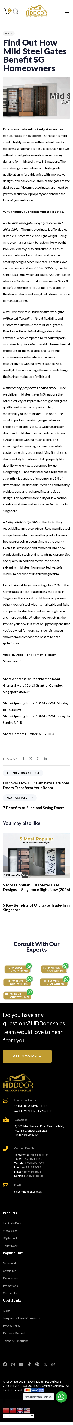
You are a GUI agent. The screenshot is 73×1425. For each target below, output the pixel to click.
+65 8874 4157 (32, 1158)
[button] (15, 11)
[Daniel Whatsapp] (18, 994)
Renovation (10, 1278)
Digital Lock (10, 1238)
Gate (8, 33)
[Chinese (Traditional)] (13, 1410)
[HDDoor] (18, 1082)
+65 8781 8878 (33, 1175)
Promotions (10, 1285)
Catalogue (9, 1270)
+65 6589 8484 (39, 1154)
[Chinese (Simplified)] (6, 1410)
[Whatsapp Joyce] (18, 968)
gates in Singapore (27, 135)
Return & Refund (14, 1333)
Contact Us (10, 1293)
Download (9, 1263)
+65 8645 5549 (34, 1163)
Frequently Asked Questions (21, 1318)
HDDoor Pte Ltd (44, 1381)
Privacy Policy (11, 1325)
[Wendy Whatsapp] (55, 968)
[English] (20, 1410)
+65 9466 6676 (31, 1171)
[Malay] (27, 1410)
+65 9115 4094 (31, 1167)
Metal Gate (10, 1230)
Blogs (6, 1310)
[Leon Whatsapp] (18, 981)
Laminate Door (12, 1223)
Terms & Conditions (15, 1340)
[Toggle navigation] (58, 11)
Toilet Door (10, 1245)
